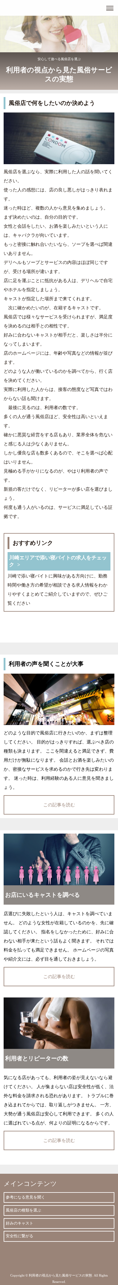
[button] (59, 8)
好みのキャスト (19, 1223)
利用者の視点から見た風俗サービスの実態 (59, 74)
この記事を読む (59, 804)
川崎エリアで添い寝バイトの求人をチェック (58, 561)
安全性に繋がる (19, 1236)
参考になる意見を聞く (25, 1197)
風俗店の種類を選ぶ (23, 1210)
